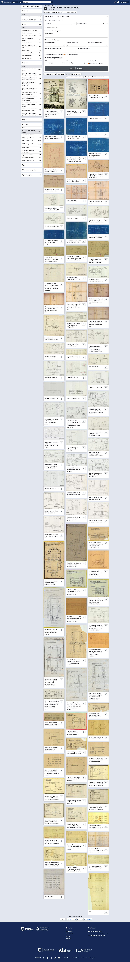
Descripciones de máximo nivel (54, 54)
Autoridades (69, 931)
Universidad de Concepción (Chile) (31, 69)
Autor (24, 24)
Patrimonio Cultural (31, 141)
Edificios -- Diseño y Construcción (31, 144)
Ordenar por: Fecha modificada (74, 77)
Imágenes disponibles (72, 42)
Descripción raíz (49, 33)
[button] (115, 2)
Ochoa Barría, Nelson (31, 53)
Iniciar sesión (124, 2)
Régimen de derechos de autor (53, 48)
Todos (24, 14)
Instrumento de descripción (95, 42)
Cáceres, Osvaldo (31, 56)
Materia (25, 125)
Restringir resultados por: (31, 6)
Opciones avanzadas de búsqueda (57, 16)
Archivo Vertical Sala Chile (31, 20)
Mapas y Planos (31, 17)
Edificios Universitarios (31, 135)
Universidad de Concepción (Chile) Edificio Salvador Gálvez (31, 104)
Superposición (93, 64)
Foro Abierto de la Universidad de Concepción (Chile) (31, 109)
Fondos (68, 936)
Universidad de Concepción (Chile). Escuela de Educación (31, 114)
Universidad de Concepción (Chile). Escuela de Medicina (31, 74)
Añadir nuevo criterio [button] (51, 27)
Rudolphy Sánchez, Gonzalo (31, 30)
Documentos (69, 934)
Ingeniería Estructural (31, 155)
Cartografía (31, 148)
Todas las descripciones (71, 54)
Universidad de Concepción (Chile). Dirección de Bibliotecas (31, 83)
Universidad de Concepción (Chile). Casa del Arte (31, 89)
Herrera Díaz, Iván (31, 59)
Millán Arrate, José (31, 33)
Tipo (23, 165)
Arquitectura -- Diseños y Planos (31, 131)
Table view (78, 74)
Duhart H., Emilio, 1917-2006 (31, 36)
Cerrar (56, 5)
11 (84, 919)
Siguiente (89, 919)
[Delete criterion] (107, 23)
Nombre (25, 63)
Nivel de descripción (29, 170)
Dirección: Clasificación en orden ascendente (96, 77)
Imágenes (68, 938)
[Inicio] (6, 2)
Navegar (14, 2)
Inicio (46, 60)
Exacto (101, 64)
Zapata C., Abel (31, 50)
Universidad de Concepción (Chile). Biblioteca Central (31, 78)
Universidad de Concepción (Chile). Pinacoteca (31, 93)
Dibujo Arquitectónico (31, 138)
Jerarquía (61, 74)
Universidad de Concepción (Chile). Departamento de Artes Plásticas (31, 98)
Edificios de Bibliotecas (31, 161)
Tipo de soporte (27, 175)
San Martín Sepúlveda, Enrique (31, 39)
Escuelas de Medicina (31, 158)
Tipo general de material (83, 48)
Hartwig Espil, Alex (31, 43)
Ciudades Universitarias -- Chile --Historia (31, 151)
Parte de (25, 11)
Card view (70, 74)
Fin (67, 60)
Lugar (24, 120)
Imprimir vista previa (51, 74)
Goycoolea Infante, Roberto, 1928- (31, 46)
